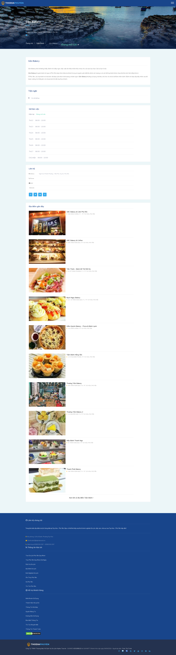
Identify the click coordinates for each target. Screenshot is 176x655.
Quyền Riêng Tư (31, 611)
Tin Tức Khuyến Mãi (32, 624)
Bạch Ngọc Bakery (73, 298)
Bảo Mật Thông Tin (32, 620)
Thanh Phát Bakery (74, 469)
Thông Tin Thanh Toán (33, 629)
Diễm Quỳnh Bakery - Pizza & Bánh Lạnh (82, 326)
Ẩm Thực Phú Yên (31, 577)
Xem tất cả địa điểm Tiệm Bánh (81, 498)
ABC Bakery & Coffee (75, 240)
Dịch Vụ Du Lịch (30, 564)
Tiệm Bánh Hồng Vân (74, 355)
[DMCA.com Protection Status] (33, 634)
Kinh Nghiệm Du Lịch (32, 573)
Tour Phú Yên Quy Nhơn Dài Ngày (36, 560)
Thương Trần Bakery (74, 383)
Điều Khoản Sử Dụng (32, 598)
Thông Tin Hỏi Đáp (32, 607)
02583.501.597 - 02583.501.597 (44, 544)
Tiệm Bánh (40, 43)
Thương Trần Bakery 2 (75, 412)
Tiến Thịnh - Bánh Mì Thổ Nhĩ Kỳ (79, 269)
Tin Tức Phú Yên (31, 586)
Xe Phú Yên (29, 582)
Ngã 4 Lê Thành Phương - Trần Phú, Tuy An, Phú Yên (43, 32)
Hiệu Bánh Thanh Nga (75, 440)
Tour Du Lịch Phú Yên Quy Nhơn (35, 555)
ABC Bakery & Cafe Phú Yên (77, 212)
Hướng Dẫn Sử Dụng (32, 616)
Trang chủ (29, 43)
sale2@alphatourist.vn (38, 540)
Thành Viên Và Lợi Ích (32, 603)
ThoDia (14, 3)
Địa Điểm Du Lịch (31, 568)
